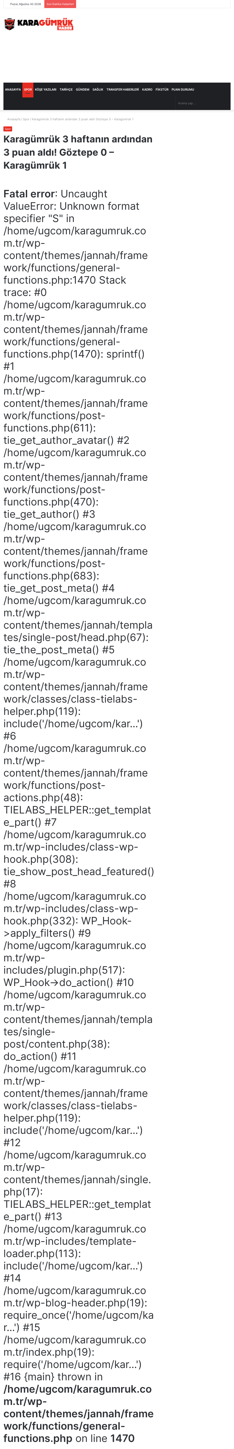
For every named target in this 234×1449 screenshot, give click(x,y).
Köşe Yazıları (45, 89)
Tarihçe (66, 89)
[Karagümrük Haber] (38, 24)
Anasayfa (13, 89)
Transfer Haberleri (122, 89)
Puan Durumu (183, 89)
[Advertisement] (157, 45)
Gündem (82, 89)
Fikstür (162, 89)
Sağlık (98, 89)
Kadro (147, 89)
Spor (28, 89)
